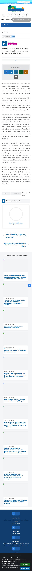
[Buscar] (29, 19)
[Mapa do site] (23, 15)
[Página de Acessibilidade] (26, 15)
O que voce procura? (6, 19)
